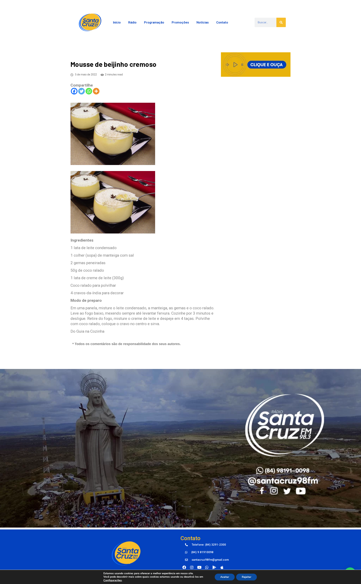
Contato (222, 22)
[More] (96, 91)
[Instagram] (192, 567)
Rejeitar (246, 577)
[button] (205, 545)
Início (117, 22)
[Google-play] (214, 567)
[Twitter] (81, 91)
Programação (154, 22)
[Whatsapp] (89, 91)
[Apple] (222, 567)
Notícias (202, 22)
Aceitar (224, 577)
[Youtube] (199, 567)
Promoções (180, 22)
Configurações (112, 580)
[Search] (281, 22)
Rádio (132, 22)
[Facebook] (74, 91)
